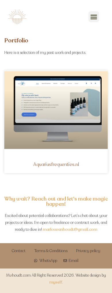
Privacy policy (88, 251)
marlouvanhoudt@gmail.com (70, 229)
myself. (56, 282)
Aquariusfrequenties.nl (56, 164)
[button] (93, 16)
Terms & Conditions (50, 251)
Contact (19, 251)
